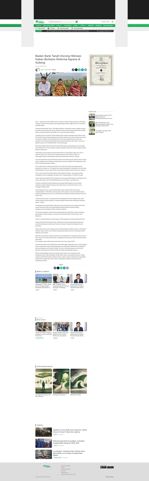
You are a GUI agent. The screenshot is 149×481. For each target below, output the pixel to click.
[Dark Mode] (112, 22)
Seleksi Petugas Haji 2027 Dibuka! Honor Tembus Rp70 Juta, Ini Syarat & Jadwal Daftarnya (60, 335)
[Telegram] (82, 69)
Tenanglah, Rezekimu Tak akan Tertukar (43, 395)
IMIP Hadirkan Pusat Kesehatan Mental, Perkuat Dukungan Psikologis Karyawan (61, 287)
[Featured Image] (61, 96)
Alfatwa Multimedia (110, 476)
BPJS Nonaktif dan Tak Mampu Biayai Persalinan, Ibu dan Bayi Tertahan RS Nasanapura (104, 125)
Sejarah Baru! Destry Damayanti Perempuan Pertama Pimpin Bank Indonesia (77, 287)
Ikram (46, 69)
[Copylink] (85, 69)
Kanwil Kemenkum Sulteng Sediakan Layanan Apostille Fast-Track (43, 334)
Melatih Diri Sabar (75, 394)
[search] (77, 22)
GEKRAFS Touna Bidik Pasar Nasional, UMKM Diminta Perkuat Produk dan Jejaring (70, 431)
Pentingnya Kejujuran (59, 394)
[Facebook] (73, 69)
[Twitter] (76, 69)
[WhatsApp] (79, 69)
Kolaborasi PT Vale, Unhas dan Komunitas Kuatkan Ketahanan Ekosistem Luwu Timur (43, 287)
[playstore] (110, 468)
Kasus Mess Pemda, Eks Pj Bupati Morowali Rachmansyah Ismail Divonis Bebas (104, 118)
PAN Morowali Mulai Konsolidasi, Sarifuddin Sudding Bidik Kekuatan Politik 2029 (68, 442)
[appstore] (103, 468)
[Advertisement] (74, 9)
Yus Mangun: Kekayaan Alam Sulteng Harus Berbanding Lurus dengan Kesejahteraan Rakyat (69, 453)
